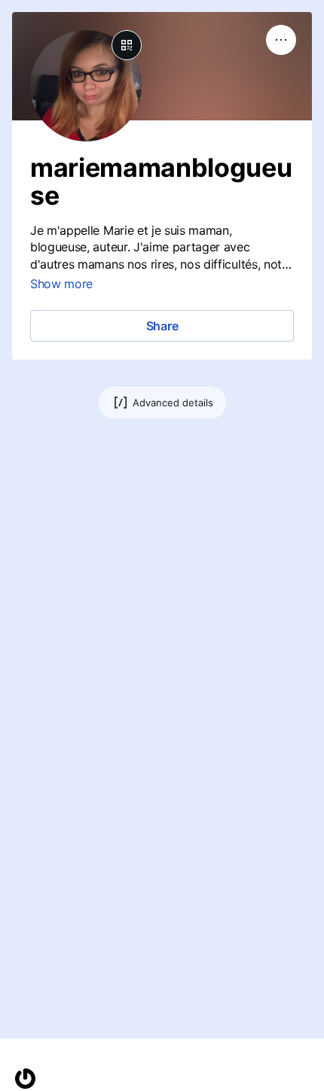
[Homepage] (25, 1078)
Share (162, 325)
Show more (61, 283)
